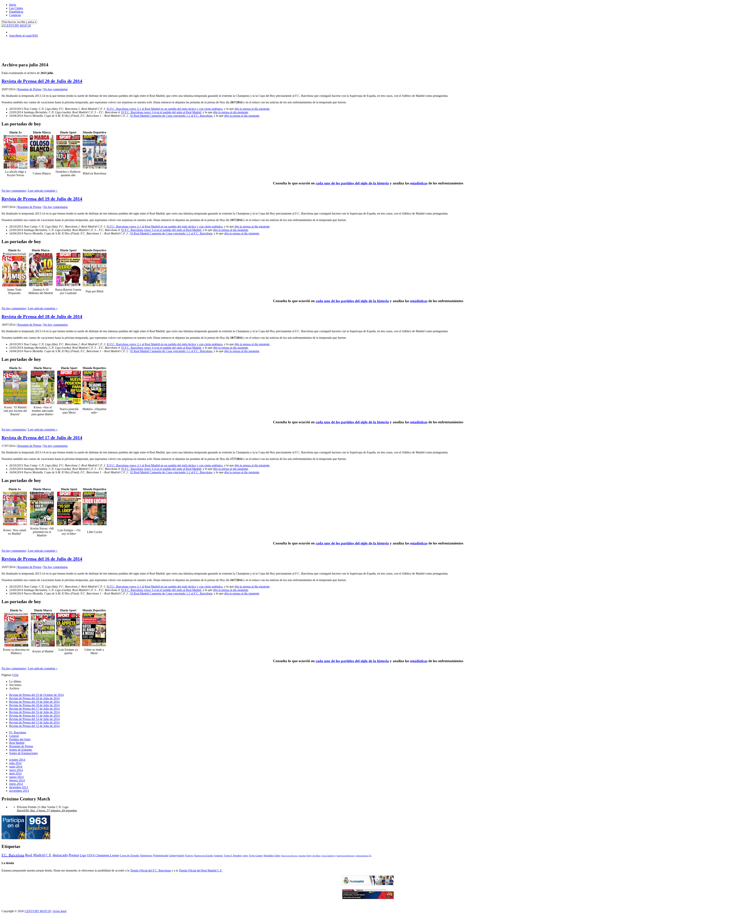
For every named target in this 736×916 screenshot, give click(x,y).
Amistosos (146, 855)
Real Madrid (16, 742)
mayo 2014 (16, 770)
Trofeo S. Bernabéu (233, 855)
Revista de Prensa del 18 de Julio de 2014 (42, 316)
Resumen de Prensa (29, 89)
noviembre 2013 (19, 790)
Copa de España (129, 855)
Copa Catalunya (329, 856)
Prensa (74, 855)
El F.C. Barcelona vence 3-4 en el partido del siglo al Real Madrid (161, 112)
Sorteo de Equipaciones (23, 753)
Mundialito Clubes (272, 855)
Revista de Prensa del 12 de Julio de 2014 (34, 726)
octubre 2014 (17, 759)
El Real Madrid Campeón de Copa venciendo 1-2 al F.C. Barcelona (171, 115)
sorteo (245, 855)
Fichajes (189, 855)
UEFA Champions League (103, 855)
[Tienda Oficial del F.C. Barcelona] (368, 898)
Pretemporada (160, 855)
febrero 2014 (17, 780)
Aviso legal (59, 911)
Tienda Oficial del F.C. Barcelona (150, 870)
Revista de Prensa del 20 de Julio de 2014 (42, 81)
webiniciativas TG (363, 856)
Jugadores (218, 855)
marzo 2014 (16, 777)
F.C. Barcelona (13, 855)
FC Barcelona (17, 732)
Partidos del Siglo (19, 739)
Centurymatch (176, 855)
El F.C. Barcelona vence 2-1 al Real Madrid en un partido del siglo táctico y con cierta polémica (165, 108)
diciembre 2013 (18, 787)
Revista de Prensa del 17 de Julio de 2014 (42, 437)
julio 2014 (15, 763)
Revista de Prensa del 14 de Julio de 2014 (34, 719)
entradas (302, 855)
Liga (83, 855)
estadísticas (418, 183)
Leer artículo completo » (43, 190)
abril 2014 (15, 773)
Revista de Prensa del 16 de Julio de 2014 (42, 558)
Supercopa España (203, 855)
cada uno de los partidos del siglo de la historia (352, 183)
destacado (60, 855)
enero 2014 (16, 783)
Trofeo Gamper (256, 855)
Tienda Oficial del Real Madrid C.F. (200, 870)
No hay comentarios (55, 89)
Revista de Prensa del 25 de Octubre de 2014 (36, 694)
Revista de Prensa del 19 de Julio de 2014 (42, 198)
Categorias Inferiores (345, 856)
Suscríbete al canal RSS (23, 35)
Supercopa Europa (289, 855)
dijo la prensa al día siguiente (252, 108)
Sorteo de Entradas (20, 749)
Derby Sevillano (313, 855)
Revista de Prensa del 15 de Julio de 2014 (34, 715)
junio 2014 (15, 766)
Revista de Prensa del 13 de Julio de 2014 (34, 722)
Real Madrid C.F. (38, 855)
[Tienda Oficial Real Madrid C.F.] (368, 884)
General (14, 736)
